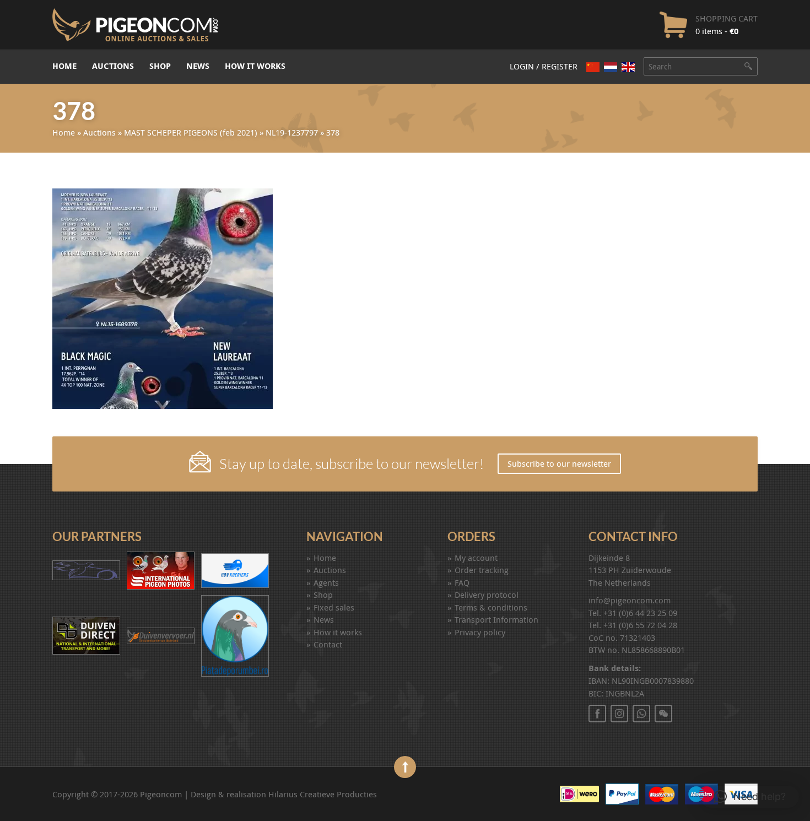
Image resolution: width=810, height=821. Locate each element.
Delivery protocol (487, 594)
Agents (326, 582)
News (197, 66)
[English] (628, 67)
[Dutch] (610, 67)
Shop (160, 66)
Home (64, 66)
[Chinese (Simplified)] (593, 67)
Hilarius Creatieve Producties (322, 794)
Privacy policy (480, 632)
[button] (749, 797)
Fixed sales (334, 607)
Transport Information (496, 619)
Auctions (113, 66)
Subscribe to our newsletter (559, 463)
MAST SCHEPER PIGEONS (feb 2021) (190, 132)
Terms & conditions (491, 607)
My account (476, 557)
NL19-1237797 (292, 132)
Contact (328, 644)
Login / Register (543, 66)
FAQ (462, 582)
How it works (255, 66)
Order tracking (482, 569)
